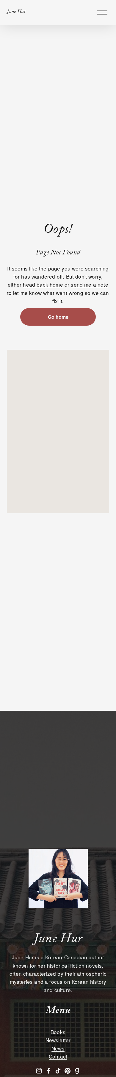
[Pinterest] (67, 1071)
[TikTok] (58, 1071)
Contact (58, 1056)
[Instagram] (39, 1071)
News (58, 1048)
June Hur (16, 12)
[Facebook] (48, 1071)
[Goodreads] (77, 1071)
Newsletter (58, 1040)
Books (58, 1032)
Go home (58, 316)
